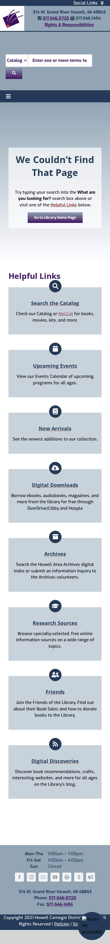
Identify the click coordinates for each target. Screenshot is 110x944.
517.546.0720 (56, 18)
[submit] (14, 73)
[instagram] (31, 877)
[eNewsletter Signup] (90, 877)
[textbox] (60, 60)
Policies (61, 924)
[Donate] (78, 877)
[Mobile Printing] (66, 877)
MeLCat (65, 314)
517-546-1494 (60, 904)
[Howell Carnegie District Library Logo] (12, 8)
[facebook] (19, 877)
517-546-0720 (62, 898)
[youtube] (55, 877)
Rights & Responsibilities (69, 25)
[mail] (43, 877)
